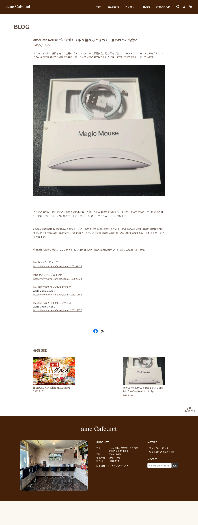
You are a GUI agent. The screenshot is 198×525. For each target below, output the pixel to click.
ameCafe (113, 7)
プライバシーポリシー (160, 447)
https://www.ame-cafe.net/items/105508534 (57, 278)
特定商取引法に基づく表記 (162, 451)
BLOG (146, 7)
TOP (98, 7)
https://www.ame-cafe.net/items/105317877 (57, 310)
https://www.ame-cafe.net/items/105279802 (57, 294)
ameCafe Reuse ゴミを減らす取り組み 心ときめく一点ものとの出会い (85, 40)
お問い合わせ (163, 7)
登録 (175, 465)
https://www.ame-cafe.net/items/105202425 (57, 266)
